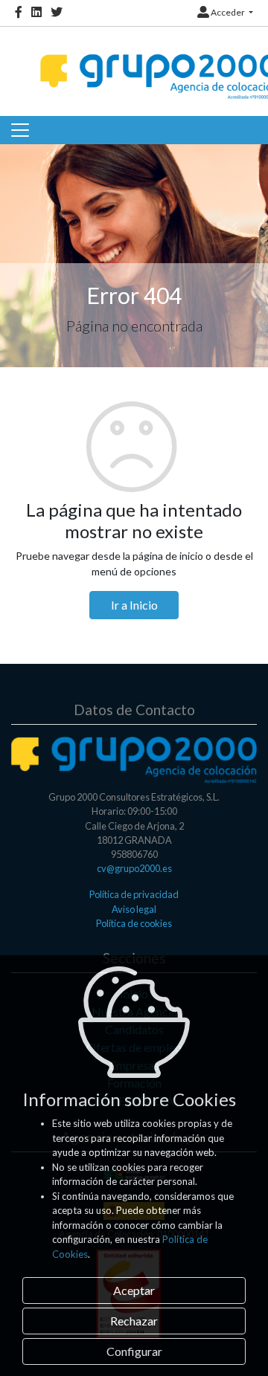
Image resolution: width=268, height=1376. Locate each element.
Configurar (134, 1351)
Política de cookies (134, 923)
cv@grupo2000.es (134, 868)
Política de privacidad (134, 894)
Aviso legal (134, 909)
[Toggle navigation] (20, 130)
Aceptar (134, 1290)
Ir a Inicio (134, 605)
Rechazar (134, 1321)
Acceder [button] (227, 12)
